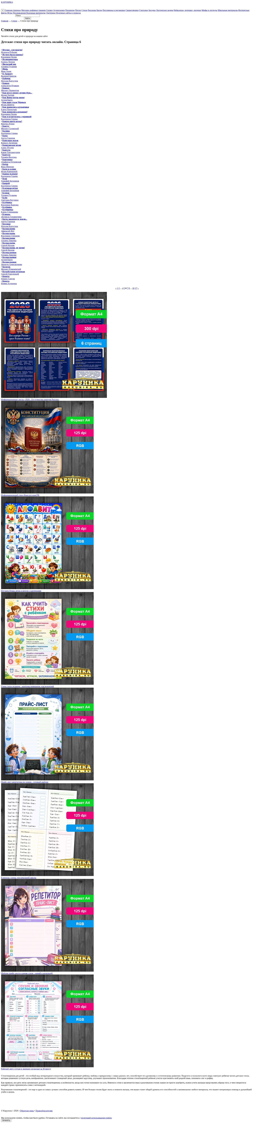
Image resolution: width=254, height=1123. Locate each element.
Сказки (49, 10)
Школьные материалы (228, 10)
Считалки (143, 10)
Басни (99, 10)
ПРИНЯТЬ (6, 1121)
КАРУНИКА (7, 2)
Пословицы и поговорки (114, 10)
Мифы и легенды (209, 10)
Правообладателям (44, 1111)
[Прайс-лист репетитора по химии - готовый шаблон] (47, 780)
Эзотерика (50, 13)
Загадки (152, 10)
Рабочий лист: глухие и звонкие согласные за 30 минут (26, 1069)
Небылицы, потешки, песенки (187, 10)
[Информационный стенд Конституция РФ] (47, 493)
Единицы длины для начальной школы (18, 878)
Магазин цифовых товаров (33, 10)
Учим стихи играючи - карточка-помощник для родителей (27, 686)
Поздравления (19, 13)
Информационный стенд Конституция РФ (20, 495)
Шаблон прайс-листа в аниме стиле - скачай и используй (27, 973)
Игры (9, 13)
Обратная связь (27, 1111)
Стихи (84, 10)
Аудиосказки (59, 10)
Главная (4, 21)
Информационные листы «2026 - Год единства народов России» (30, 399)
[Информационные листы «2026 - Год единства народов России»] (54, 397)
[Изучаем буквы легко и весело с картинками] (47, 588)
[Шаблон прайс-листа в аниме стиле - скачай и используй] (47, 971)
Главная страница (13, 10)
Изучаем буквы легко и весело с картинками (21, 591)
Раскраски (70, 10)
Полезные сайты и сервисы (68, 13)
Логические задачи (164, 10)
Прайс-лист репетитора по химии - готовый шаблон (24, 782)
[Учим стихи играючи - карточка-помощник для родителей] (47, 684)
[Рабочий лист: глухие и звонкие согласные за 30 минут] (47, 1066)
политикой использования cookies (96, 1118)
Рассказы (92, 10)
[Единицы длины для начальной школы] (47, 875)
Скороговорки (132, 10)
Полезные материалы (36, 13)
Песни (78, 10)
